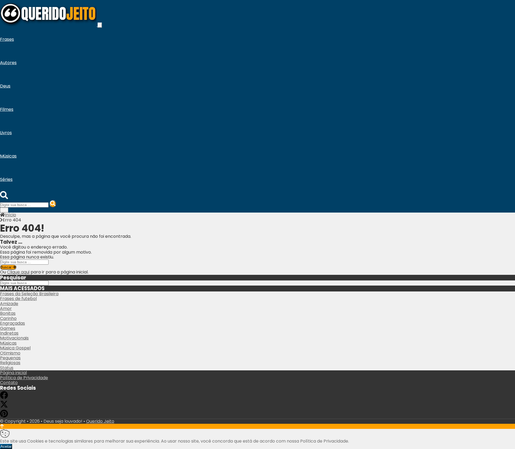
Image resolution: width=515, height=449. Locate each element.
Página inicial (13, 373)
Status (6, 368)
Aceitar (6, 446)
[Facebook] (4, 398)
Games (7, 328)
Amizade (9, 304)
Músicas (8, 343)
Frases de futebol (18, 298)
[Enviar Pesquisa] (53, 203)
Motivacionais (14, 338)
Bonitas (8, 313)
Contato (9, 382)
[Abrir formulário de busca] (4, 198)
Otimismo (10, 353)
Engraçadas (12, 323)
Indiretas (9, 333)
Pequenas (10, 358)
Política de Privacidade (24, 378)
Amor (6, 308)
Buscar (7, 267)
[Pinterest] (4, 416)
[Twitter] (4, 407)
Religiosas (10, 363)
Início (10, 215)
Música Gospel (15, 348)
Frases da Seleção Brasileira (29, 294)
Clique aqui (18, 272)
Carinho (8, 318)
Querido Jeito (100, 421)
